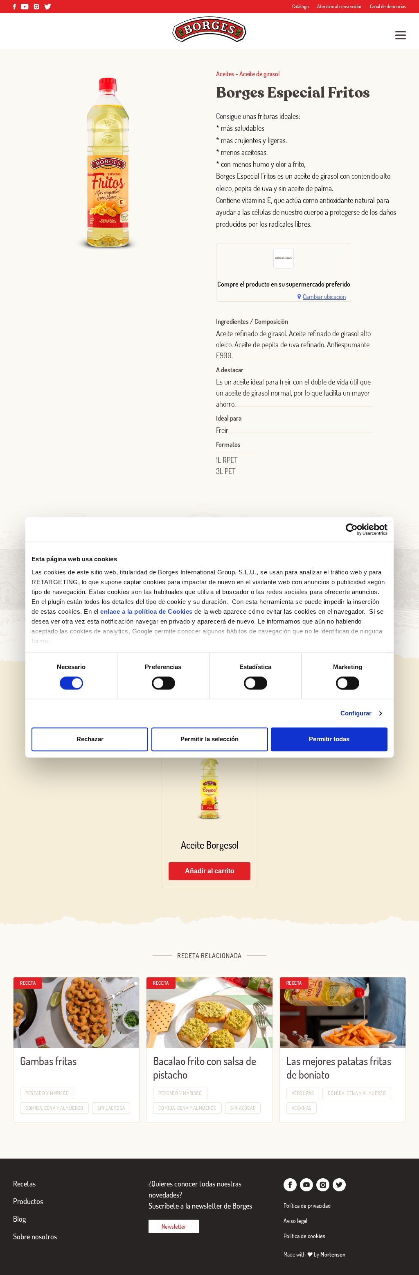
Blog (19, 1218)
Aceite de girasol (259, 74)
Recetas (24, 1183)
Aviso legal (295, 1220)
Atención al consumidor (339, 6)
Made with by (314, 1254)
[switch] (163, 683)
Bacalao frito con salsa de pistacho (204, 1067)
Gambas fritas (48, 1061)
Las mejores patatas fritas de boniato (338, 1067)
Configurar (356, 713)
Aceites (225, 74)
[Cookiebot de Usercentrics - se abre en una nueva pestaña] (351, 529)
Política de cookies (304, 1235)
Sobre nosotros (35, 1236)
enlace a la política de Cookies (146, 611)
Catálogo (300, 6)
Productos (28, 1201)
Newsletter (174, 1226)
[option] (283, 260)
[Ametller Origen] (283, 258)
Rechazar (90, 739)
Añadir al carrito (209, 870)
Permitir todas (329, 739)
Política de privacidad (307, 1205)
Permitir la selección (209, 739)
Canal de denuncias (388, 6)
